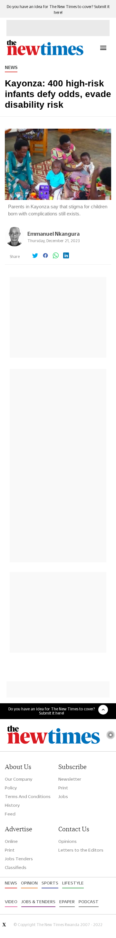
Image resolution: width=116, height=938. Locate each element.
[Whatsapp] (56, 256)
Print (63, 787)
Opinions (67, 841)
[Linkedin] (66, 256)
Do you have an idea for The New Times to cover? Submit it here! (51, 711)
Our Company (18, 779)
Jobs (63, 796)
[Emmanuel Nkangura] (14, 244)
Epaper (67, 901)
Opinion (29, 882)
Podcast (89, 901)
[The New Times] (45, 54)
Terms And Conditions (28, 796)
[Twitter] (35, 256)
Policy (11, 787)
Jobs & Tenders (38, 901)
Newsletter (69, 779)
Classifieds (15, 867)
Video (11, 901)
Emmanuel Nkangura (53, 234)
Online (11, 841)
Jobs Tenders (19, 858)
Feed (10, 813)
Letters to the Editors (80, 850)
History (12, 805)
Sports (50, 882)
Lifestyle (73, 882)
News (11, 67)
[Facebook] (45, 256)
